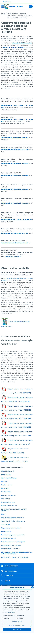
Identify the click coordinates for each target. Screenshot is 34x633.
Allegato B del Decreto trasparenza (14, 47)
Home (3, 13)
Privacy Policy (10, 612)
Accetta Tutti (17, 629)
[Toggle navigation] (3, 6)
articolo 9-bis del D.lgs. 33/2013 (22, 43)
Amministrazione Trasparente (16, 13)
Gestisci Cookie (17, 621)
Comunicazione (11, 571)
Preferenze (21, 615)
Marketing (20, 618)
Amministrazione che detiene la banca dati (14, 138)
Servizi (7, 581)
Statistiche (7, 618)
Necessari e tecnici (9, 615)
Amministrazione (11, 566)
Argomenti (9, 576)
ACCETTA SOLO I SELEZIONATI (17, 625)
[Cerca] (31, 6)
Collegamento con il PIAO (12, 257)
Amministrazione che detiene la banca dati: (15, 149)
